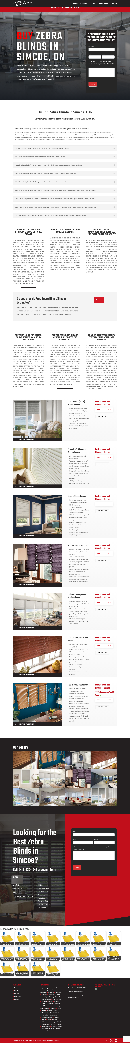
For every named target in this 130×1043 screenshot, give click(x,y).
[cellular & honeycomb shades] (37, 609)
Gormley (50, 1001)
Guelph (43, 1004)
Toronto (53, 1024)
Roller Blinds (104, 4)
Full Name (92, 46)
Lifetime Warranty (26, 439)
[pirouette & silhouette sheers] (37, 466)
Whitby (60, 1026)
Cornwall (57, 997)
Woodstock (45, 1031)
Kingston (46, 1008)
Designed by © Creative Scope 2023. (24, 1040)
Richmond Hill (45, 1024)
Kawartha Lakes (51, 1006)
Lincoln (59, 1008)
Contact (114, 4)
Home (75, 4)
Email (90, 54)
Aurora (52, 988)
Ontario (44, 1020)
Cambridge (45, 997)
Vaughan (59, 1024)
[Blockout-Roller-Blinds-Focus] (52, 806)
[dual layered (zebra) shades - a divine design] (37, 419)
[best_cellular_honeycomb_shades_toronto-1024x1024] (26, 787)
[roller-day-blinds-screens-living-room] (104, 787)
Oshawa (54, 1020)
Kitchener (53, 1008)
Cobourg (51, 997)
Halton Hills (50, 1004)
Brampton (51, 992)
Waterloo (54, 1026)
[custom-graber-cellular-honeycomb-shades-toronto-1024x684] (52, 787)
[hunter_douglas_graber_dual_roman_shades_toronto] (104, 806)
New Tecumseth (54, 1013)
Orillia (49, 1020)
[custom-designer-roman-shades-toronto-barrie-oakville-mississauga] (78, 787)
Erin (54, 999)
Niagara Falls (53, 1015)
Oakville (57, 1017)
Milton (55, 1010)
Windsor (58, 1029)
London (44, 1010)
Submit (93, 84)
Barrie (57, 988)
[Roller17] (26, 806)
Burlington (51, 995)
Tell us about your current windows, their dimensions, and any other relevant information (101, 63)
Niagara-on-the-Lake (47, 1017)
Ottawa (44, 1022)
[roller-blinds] (78, 806)
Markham (49, 1010)
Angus (47, 988)
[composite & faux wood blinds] (37, 654)
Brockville (44, 995)
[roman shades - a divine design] (37, 514)
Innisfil (43, 1006)
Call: (99, 300)
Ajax (43, 988)
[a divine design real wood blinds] (37, 702)
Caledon (58, 995)
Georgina (44, 1001)
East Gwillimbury (46, 999)
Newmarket (45, 1015)
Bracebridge (45, 990)
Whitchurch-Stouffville (48, 1029)
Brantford (58, 992)
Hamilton (57, 1004)
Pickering (59, 1022)
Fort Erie (58, 999)
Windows (83, 4)
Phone (104, 54)
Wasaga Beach (46, 1026)
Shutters (92, 4)
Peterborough (51, 1022)
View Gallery (102, 416)
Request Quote (104, 410)
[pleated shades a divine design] (37, 563)
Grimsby (56, 1001)
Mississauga (45, 1013)
